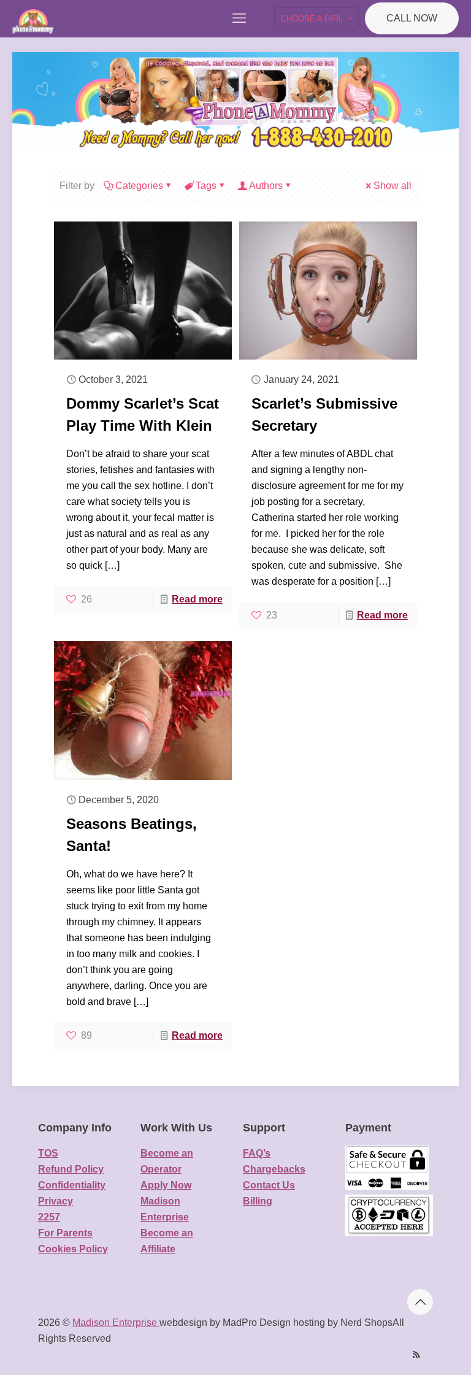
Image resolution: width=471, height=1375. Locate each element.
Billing (257, 1201)
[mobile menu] (239, 18)
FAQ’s (256, 1153)
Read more (197, 599)
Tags (206, 185)
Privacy (55, 1201)
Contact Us (269, 1185)
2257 (49, 1217)
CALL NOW (411, 18)
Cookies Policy (73, 1249)
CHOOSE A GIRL (312, 18)
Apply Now (165, 1185)
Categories (139, 185)
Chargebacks (274, 1169)
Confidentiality (71, 1185)
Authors (266, 185)
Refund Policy (71, 1169)
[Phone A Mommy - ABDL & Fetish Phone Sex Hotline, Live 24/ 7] (33, 18)
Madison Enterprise (115, 1322)
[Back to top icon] (420, 1302)
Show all (392, 185)
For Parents (65, 1233)
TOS (48, 1153)
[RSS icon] (416, 1354)
